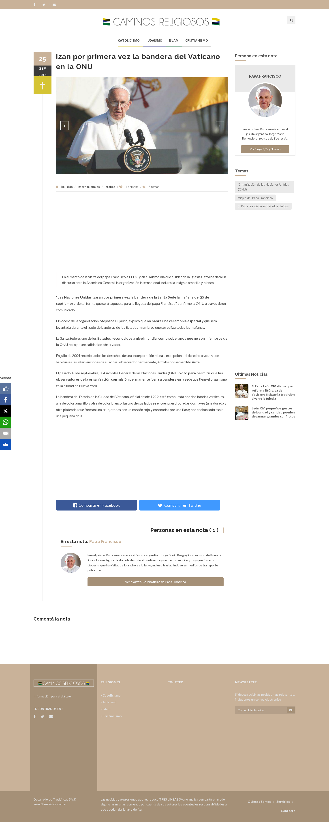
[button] (64, 125)
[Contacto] (54, 4)
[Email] (5, 433)
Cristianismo (196, 40)
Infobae (110, 187)
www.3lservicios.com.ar (50, 804)
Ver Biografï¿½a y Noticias (265, 149)
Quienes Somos (259, 801)
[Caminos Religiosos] (164, 21)
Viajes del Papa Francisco (255, 198)
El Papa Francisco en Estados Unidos (263, 206)
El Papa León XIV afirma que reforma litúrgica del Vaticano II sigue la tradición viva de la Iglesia (273, 392)
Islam (174, 40)
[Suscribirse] (291, 710)
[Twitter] (46, 4)
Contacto (288, 811)
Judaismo (154, 40)
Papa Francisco (105, 541)
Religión (67, 187)
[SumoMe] (5, 444)
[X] (5, 411)
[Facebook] (37, 4)
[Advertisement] (142, 234)
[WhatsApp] (5, 422)
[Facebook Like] (5, 388)
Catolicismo (129, 40)
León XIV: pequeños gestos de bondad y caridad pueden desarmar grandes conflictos (273, 412)
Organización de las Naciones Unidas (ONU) (263, 186)
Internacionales (88, 187)
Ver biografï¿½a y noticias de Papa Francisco (155, 582)
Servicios (283, 801)
